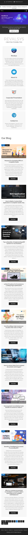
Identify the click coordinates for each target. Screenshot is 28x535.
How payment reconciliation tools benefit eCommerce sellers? (14, 406)
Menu (2, 10)
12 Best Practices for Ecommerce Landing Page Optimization (14, 284)
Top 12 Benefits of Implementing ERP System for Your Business (14, 242)
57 (2, 523)
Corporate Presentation (18, 530)
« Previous (8, 521)
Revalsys (25, 530)
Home (2, 530)
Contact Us (14, 31)
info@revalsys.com (19, 1)
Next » (6, 523)
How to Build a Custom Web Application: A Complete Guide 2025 (13, 202)
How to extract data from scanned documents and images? (14, 366)
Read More (13, 178)
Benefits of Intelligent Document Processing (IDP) (13, 447)
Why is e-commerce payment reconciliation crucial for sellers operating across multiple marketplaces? (14, 492)
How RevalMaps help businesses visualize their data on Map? (13, 326)
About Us (6, 530)
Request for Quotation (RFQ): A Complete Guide (14, 161)
